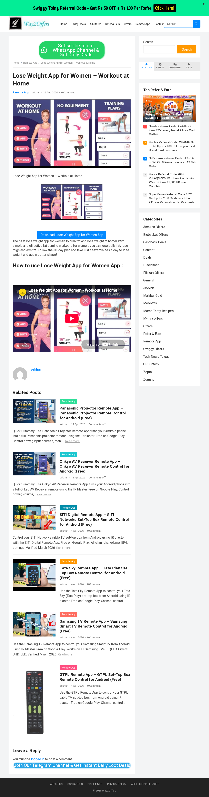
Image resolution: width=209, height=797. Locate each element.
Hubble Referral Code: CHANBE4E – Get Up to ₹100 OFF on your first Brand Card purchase (172, 146)
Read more (72, 441)
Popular (146, 67)
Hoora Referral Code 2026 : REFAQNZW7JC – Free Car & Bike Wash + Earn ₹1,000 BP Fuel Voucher (171, 180)
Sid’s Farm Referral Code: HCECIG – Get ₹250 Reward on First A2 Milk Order (172, 162)
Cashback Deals (154, 242)
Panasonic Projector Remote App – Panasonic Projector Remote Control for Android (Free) (93, 413)
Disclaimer (151, 265)
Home (16, 62)
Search (148, 42)
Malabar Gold (152, 296)
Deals (147, 257)
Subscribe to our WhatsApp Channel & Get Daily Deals (76, 50)
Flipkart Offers (153, 273)
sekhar (36, 92)
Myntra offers (153, 318)
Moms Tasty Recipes (158, 311)
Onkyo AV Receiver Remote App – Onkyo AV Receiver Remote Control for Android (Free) (94, 466)
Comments (175, 67)
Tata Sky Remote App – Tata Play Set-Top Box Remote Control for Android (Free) (94, 573)
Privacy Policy (116, 784)
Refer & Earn (152, 334)
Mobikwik (150, 303)
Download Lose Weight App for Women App (71, 235)
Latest (160, 67)
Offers (148, 326)
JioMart (148, 288)
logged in (37, 759)
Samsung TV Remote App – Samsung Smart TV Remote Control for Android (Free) (93, 626)
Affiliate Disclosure (145, 784)
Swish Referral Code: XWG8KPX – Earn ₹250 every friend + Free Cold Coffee (172, 130)
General (148, 280)
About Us (56, 784)
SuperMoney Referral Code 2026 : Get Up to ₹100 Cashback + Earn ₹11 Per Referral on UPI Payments (172, 198)
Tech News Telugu (156, 357)
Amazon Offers (154, 227)
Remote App (30, 62)
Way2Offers (109, 790)
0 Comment (68, 92)
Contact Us (75, 784)
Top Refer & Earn (157, 90)
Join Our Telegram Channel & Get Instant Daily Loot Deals (72, 765)
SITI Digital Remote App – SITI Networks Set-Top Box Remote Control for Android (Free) (94, 519)
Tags (189, 67)
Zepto (147, 372)
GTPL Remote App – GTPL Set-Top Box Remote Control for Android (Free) (95, 677)
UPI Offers (151, 364)
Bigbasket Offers (155, 235)
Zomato (148, 379)
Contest (149, 250)
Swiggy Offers (153, 349)
